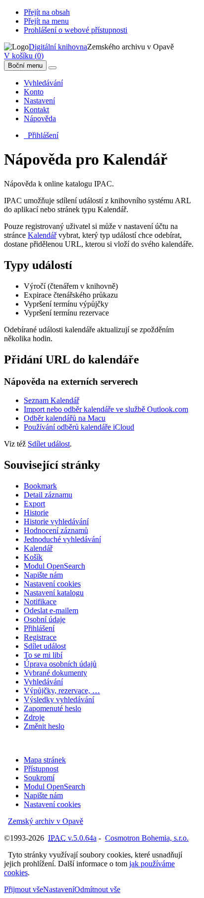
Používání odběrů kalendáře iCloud (79, 427)
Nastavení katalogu (54, 592)
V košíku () (24, 55)
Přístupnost (41, 768)
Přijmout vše (23, 889)
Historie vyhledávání (56, 521)
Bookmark (40, 486)
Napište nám (43, 575)
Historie (36, 512)
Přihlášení (41, 135)
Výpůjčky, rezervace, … (62, 690)
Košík (33, 557)
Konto (34, 92)
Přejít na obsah (47, 12)
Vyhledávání (43, 83)
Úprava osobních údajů (60, 664)
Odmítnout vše (97, 889)
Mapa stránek (45, 760)
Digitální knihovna (58, 47)
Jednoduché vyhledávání (62, 539)
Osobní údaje (44, 619)
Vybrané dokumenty (55, 673)
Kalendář (42, 235)
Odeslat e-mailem (51, 610)
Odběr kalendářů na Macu (64, 418)
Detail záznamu (48, 495)
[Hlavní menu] (52, 67)
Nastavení (39, 100)
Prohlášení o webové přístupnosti (75, 30)
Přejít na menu (46, 21)
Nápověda (40, 118)
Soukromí (39, 777)
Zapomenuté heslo (52, 708)
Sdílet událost (49, 444)
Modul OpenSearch (54, 566)
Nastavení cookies (52, 584)
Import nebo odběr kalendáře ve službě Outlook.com (106, 409)
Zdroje (34, 717)
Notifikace (40, 601)
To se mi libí (43, 655)
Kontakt (36, 109)
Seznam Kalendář (51, 400)
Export (34, 503)
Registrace (40, 637)
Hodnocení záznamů (56, 530)
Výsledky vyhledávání (59, 699)
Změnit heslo (44, 726)
